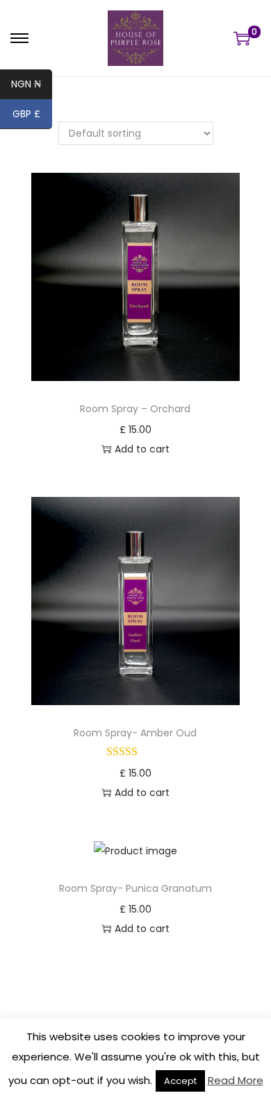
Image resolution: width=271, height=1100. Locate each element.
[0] (241, 38)
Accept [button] (180, 1081)
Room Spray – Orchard (135, 409)
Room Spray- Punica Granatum (135, 888)
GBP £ (32, 115)
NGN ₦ (31, 85)
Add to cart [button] (142, 449)
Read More (235, 1080)
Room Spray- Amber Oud (135, 733)
